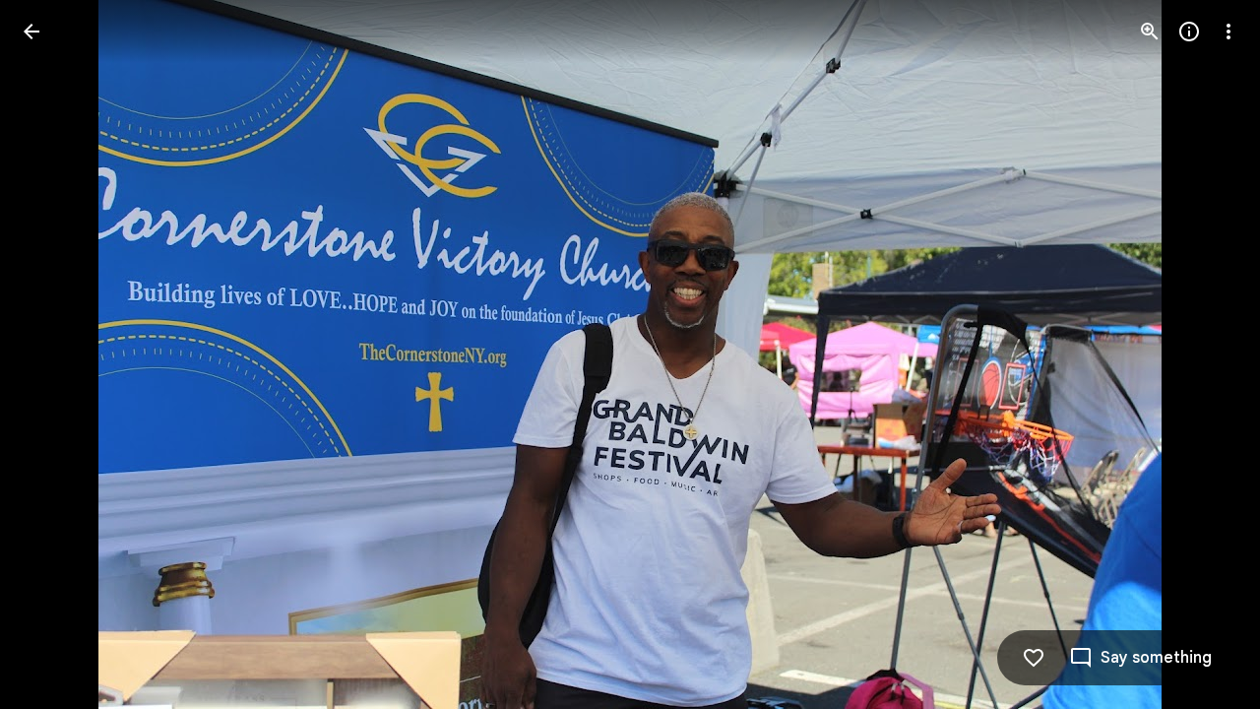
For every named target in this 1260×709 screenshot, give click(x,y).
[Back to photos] (31, 31)
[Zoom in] (1149, 31)
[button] (55, 354)
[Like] (1033, 658)
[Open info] (1189, 31)
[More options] (1228, 31)
